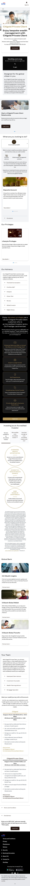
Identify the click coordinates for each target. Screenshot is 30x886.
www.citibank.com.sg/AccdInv (12, 550)
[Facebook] (18, 873)
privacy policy (14, 879)
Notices (5, 847)
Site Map (5, 862)
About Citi (6, 856)
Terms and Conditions (9, 838)
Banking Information (9, 853)
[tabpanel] (15, 185)
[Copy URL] (15, 64)
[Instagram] (12, 873)
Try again (15, 67)
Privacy (5, 841)
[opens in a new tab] (3, 3)
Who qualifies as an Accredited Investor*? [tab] (15, 435)
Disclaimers (6, 844)
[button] (14, 131)
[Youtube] (15, 873)
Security (5, 850)
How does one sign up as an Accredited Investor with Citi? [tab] (24, 437)
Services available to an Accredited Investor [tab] (6, 436)
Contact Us (6, 859)
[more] (3, 9)
